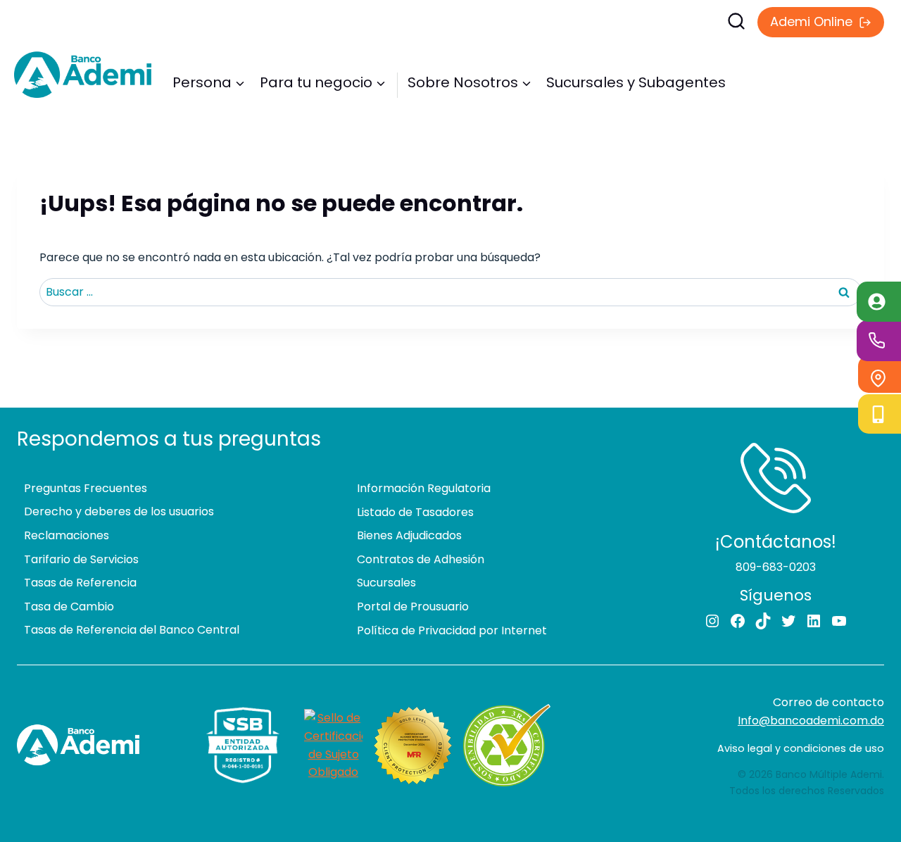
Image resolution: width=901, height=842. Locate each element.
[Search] (577, 21)
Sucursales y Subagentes (636, 82)
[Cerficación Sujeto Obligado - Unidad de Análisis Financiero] (333, 745)
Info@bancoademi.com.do (811, 720)
